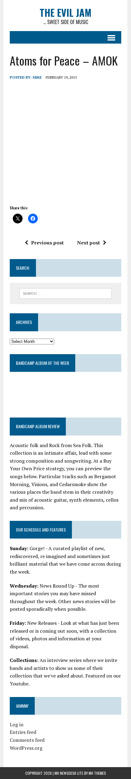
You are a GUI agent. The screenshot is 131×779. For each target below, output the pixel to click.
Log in (16, 724)
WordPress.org (26, 748)
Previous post (47, 242)
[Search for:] (65, 293)
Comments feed (27, 740)
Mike (37, 77)
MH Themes (97, 773)
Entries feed (23, 732)
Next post (88, 242)
